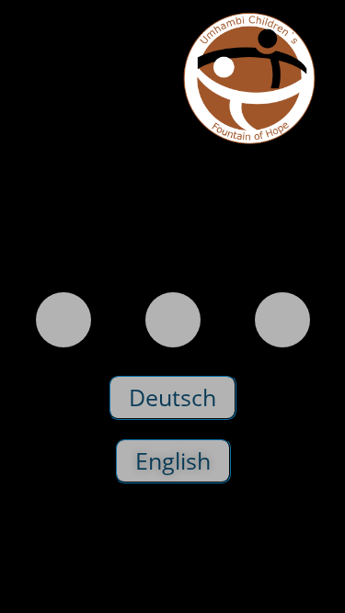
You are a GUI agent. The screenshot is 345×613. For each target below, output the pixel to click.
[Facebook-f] (173, 319)
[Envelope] (63, 319)
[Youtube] (282, 319)
